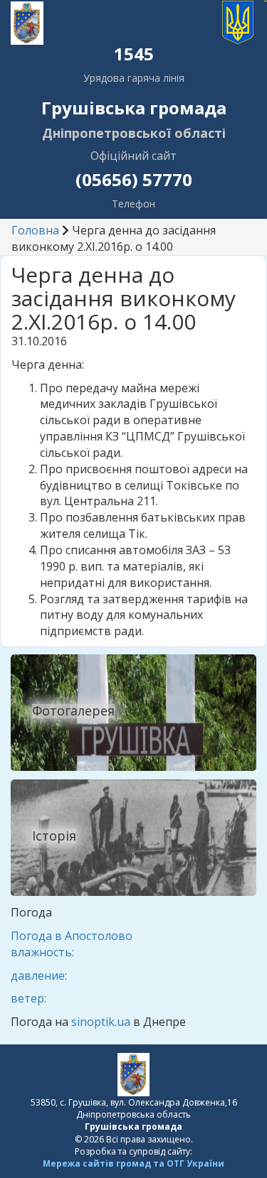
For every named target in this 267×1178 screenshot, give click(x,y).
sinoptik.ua (100, 1022)
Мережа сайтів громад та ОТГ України (133, 1163)
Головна (35, 230)
